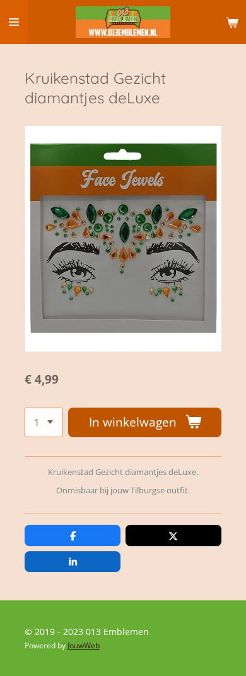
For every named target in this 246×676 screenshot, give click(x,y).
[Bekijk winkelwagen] (232, 22)
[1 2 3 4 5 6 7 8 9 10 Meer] (43, 422)
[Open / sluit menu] (14, 22)
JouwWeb (83, 645)
